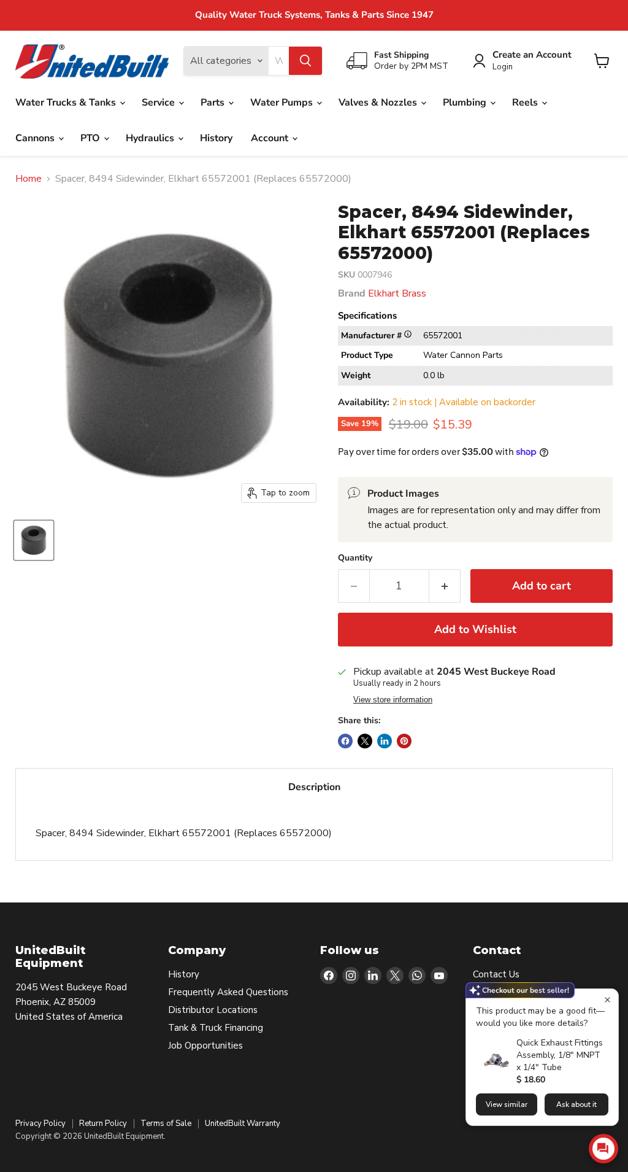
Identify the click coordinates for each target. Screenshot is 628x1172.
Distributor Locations (213, 1010)
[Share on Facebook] (345, 741)
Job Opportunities (205, 1045)
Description (314, 787)
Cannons (36, 138)
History (216, 138)
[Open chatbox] (603, 1148)
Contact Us (496, 974)
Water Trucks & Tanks (66, 102)
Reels (526, 102)
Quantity (355, 558)
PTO (91, 138)
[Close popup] (607, 1000)
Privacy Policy (40, 1123)
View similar (506, 1104)
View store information (392, 700)
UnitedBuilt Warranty (242, 1123)
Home (28, 178)
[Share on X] (365, 741)
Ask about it (576, 1104)
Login (502, 67)
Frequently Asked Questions (228, 992)
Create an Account (532, 55)
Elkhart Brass (397, 293)
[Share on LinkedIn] (384, 741)
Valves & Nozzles (379, 102)
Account (271, 138)
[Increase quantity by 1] (445, 586)
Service (159, 102)
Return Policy (103, 1123)
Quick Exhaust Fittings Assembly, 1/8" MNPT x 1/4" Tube (559, 1055)
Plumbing (466, 102)
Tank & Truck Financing (215, 1028)
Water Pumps (282, 102)
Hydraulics (151, 138)
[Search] (305, 61)
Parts (214, 102)
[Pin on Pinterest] (404, 741)
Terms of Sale (165, 1123)
